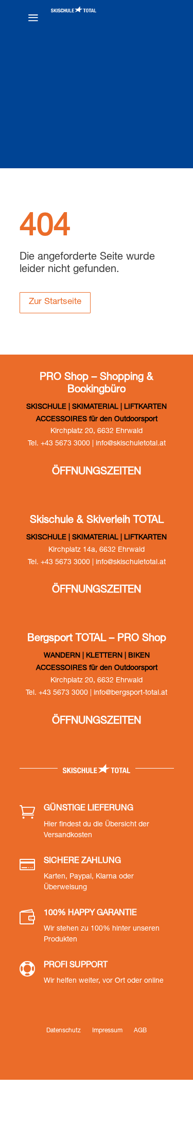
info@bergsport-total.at (130, 693)
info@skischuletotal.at (131, 443)
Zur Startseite (55, 302)
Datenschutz (63, 1031)
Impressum (107, 1031)
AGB (140, 1031)
